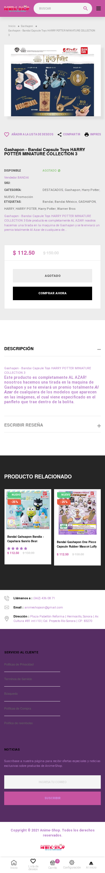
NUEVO (9, 197)
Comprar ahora (52, 293)
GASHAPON (87, 202)
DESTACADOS (53, 190)
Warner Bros (66, 209)
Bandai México (66, 202)
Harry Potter (90, 190)
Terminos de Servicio (18, 679)
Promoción (24, 197)
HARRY (9, 209)
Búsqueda (11, 693)
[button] (17, 548)
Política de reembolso (18, 723)
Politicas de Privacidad (19, 664)
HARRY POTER (26, 209)
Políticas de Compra (17, 708)
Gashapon (72, 190)
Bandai (48, 202)
